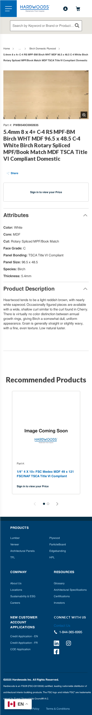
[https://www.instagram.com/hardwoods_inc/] (69, 644)
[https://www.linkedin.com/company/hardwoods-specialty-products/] (57, 644)
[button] (44, 504)
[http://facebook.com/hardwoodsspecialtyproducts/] (57, 652)
